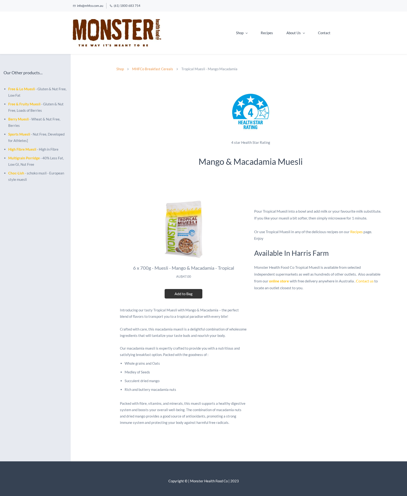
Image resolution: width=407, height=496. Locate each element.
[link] (250, 92)
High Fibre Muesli (22, 149)
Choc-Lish (16, 173)
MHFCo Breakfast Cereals (152, 69)
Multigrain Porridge (24, 158)
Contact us (365, 281)
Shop (120, 69)
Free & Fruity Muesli (24, 104)
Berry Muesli (18, 119)
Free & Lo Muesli (21, 89)
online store (279, 281)
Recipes (356, 231)
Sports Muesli (19, 134)
